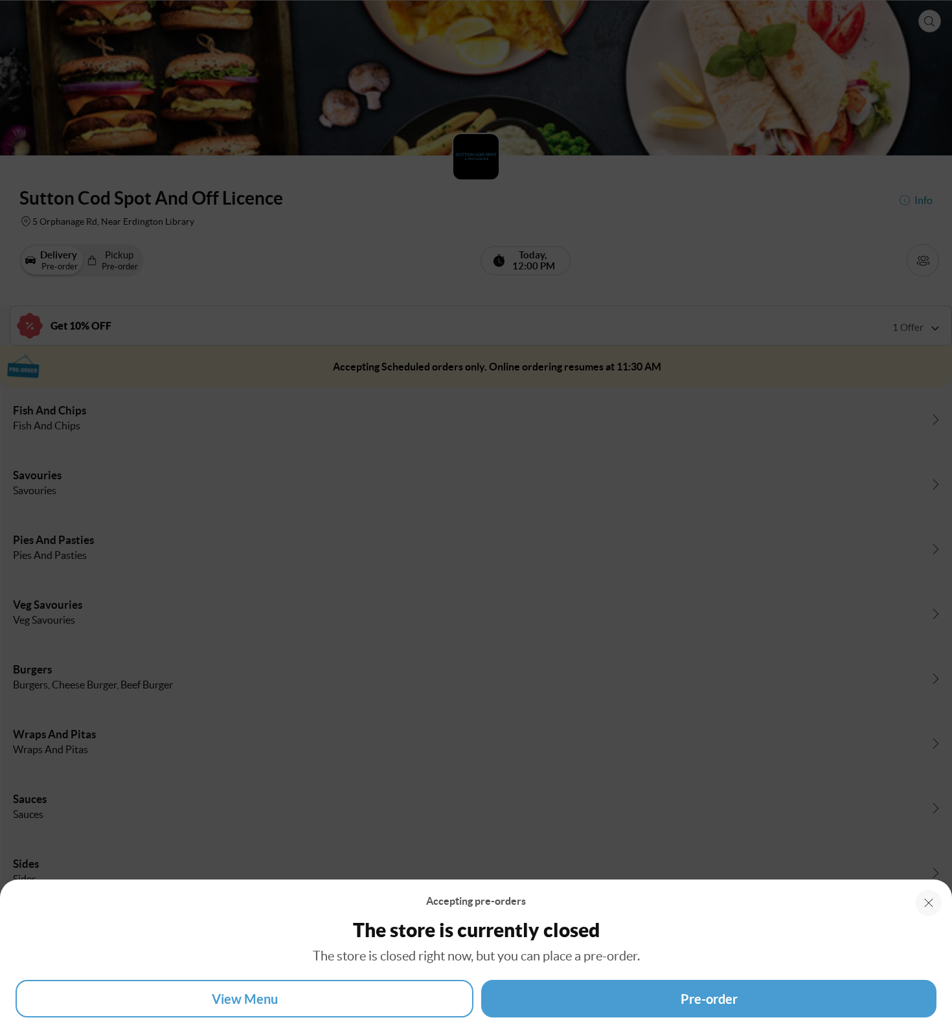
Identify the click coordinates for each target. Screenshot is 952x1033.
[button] (929, 903)
